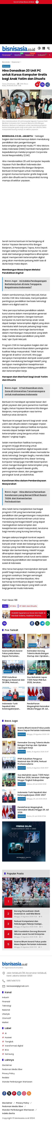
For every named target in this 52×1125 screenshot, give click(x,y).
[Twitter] (37, 623)
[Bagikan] (47, 84)
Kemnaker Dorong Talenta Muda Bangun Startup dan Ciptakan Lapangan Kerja (38, 654)
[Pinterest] (14, 1093)
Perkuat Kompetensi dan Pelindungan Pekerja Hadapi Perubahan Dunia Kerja (27, 922)
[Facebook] (32, 623)
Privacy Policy (8, 1073)
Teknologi (6, 1005)
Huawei (8, 1037)
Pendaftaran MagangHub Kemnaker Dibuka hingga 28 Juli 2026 (38, 706)
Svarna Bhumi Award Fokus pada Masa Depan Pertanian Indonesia (12, 654)
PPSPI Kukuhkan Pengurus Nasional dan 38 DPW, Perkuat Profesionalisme (13, 680)
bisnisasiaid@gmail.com (18, 986)
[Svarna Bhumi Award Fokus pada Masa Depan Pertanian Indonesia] (13, 641)
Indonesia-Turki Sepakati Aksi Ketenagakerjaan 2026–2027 (10, 706)
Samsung (9, 1054)
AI (6, 1033)
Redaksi (5, 1077)
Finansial (6, 1001)
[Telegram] (42, 623)
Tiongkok (9, 1041)
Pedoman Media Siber (12, 1069)
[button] (39, 48)
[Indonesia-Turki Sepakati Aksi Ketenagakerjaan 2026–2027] (13, 694)
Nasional (6, 66)
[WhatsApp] (47, 623)
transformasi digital (14, 1045)
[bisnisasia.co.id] (18, 48)
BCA (7, 1050)
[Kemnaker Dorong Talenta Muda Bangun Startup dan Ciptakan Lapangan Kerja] (38, 641)
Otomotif (6, 1018)
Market (5, 1022)
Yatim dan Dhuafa (29, 606)
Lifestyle (6, 1014)
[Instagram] (24, 1093)
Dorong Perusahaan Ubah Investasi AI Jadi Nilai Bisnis (27, 912)
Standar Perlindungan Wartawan (17, 1081)
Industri (5, 997)
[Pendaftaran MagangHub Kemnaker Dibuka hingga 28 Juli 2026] (38, 694)
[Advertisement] (26, 211)
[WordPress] (19, 1093)
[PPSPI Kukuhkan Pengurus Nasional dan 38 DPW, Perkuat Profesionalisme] (13, 667)
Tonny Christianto (8, 84)
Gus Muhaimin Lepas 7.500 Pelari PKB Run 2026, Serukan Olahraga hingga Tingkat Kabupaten (37, 680)
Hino (14, 606)
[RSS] (29, 1093)
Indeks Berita (8, 1113)
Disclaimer (7, 1065)
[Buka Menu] (43, 48)
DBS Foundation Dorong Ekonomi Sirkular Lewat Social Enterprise (30, 932)
